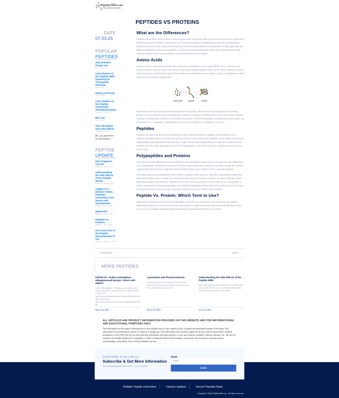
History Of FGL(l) (105, 93)
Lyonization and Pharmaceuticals (166, 277)
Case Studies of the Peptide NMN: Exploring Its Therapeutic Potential (105, 79)
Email (174, 357)
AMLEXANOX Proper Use (103, 64)
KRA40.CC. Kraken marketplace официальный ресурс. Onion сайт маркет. (115, 280)
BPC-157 (100, 118)
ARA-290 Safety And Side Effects (104, 127)
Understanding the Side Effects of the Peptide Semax (104, 176)
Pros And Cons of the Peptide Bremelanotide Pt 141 (105, 234)
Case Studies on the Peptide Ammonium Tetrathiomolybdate (106, 105)
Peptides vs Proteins (102, 221)
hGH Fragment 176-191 (103, 163)
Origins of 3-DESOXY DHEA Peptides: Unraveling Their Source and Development (104, 196)
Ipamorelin (101, 211)
